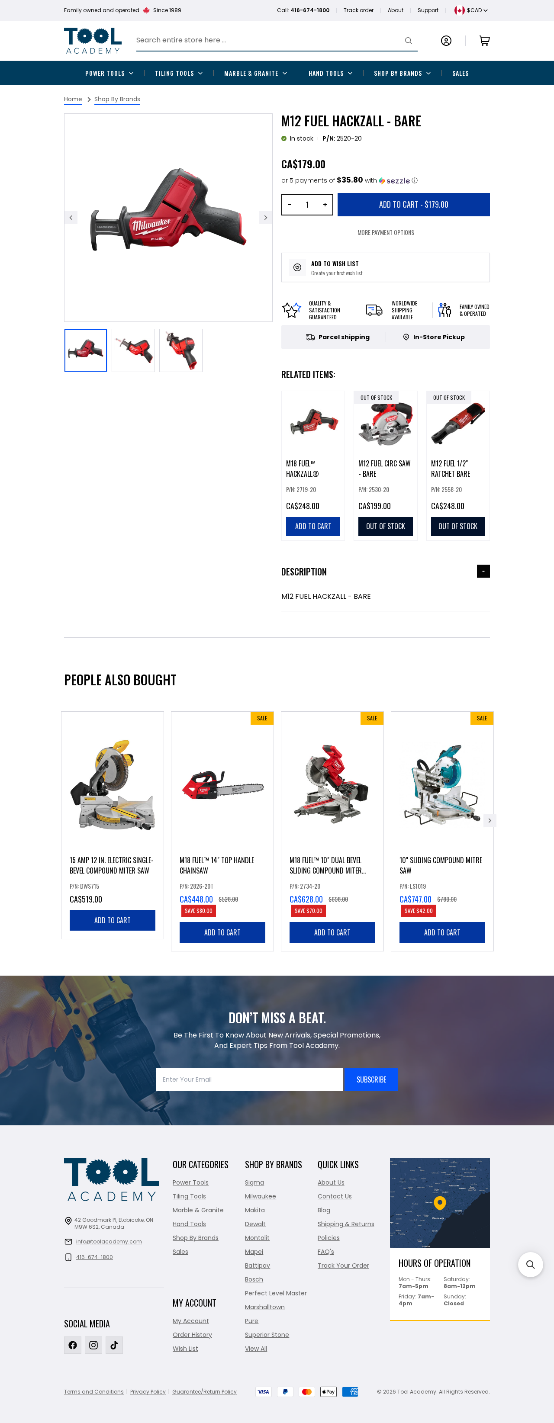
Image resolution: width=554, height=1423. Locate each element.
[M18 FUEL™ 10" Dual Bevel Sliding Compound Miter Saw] (332, 831)
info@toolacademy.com (109, 1241)
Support (428, 10)
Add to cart (112, 920)
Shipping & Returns (346, 1224)
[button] (349, 180)
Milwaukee (260, 1196)
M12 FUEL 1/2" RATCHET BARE (450, 468)
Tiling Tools (174, 72)
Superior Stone (267, 1334)
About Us (331, 1182)
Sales (460, 72)
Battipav (257, 1265)
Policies (329, 1237)
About (395, 10)
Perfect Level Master (276, 1293)
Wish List (185, 1348)
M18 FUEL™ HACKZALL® (302, 468)
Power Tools (105, 72)
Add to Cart (413, 204)
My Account (191, 1321)
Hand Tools (326, 72)
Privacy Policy (148, 1391)
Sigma (254, 1182)
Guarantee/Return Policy (204, 1391)
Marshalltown (265, 1307)
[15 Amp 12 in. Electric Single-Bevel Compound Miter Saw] (112, 825)
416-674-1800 (94, 1257)
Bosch (254, 1279)
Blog (324, 1210)
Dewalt (255, 1224)
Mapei (254, 1251)
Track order (359, 10)
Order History (192, 1334)
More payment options (386, 232)
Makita (255, 1210)
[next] (489, 820)
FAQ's (326, 1251)
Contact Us (335, 1196)
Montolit (257, 1237)
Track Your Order (343, 1265)
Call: (303, 10)
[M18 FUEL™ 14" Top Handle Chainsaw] (222, 831)
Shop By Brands (398, 72)
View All (256, 1348)
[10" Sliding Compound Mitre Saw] (442, 831)
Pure (251, 1321)
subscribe (371, 1079)
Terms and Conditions (94, 1391)
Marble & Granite (251, 72)
